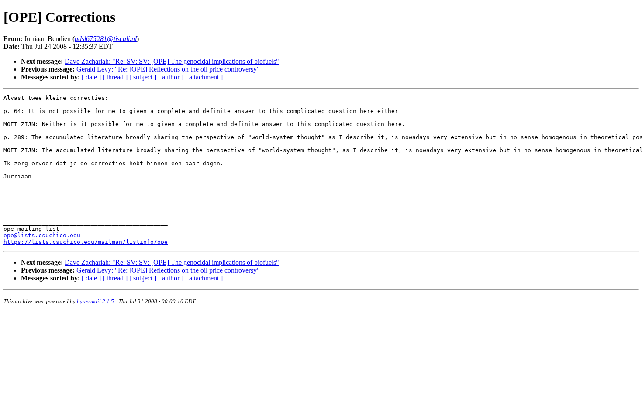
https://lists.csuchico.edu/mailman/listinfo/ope (85, 242)
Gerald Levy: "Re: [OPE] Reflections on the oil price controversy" (168, 69)
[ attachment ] (204, 77)
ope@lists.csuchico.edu (41, 235)
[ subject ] (142, 77)
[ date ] (91, 77)
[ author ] (170, 77)
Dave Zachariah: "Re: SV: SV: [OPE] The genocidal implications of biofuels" (172, 61)
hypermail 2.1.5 (95, 301)
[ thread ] (115, 77)
